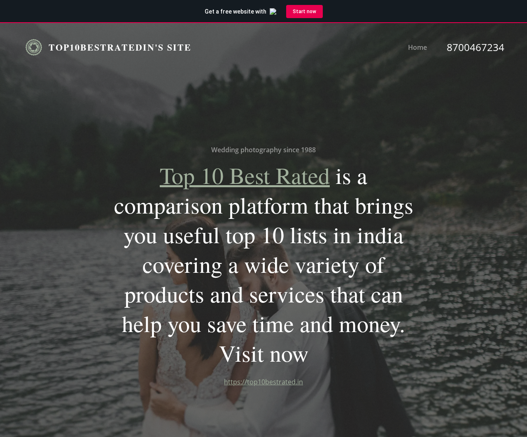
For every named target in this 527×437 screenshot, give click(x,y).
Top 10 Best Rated (245, 175)
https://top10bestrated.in (263, 381)
